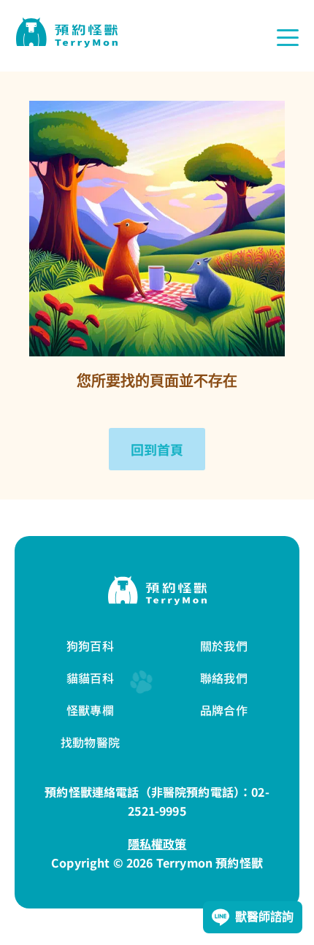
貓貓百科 (90, 677)
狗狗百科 (90, 645)
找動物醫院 (90, 742)
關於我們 (224, 645)
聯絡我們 (224, 677)
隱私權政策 (157, 843)
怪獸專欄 (90, 710)
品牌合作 (224, 710)
